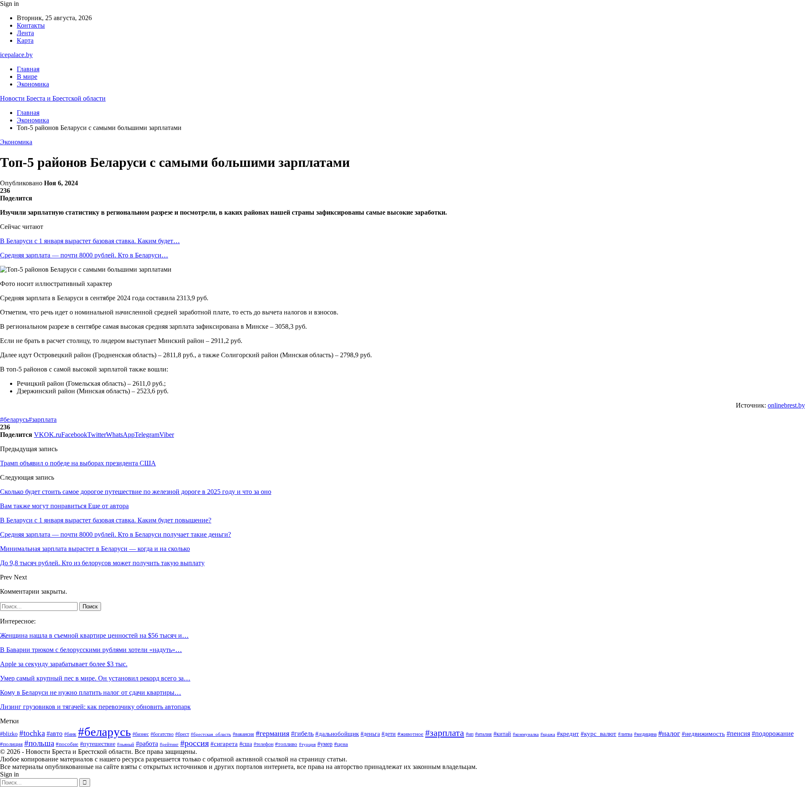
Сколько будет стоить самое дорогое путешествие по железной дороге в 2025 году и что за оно (135, 491)
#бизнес (140, 734)
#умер (324, 744)
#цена (341, 744)
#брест (182, 734)
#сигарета (224, 743)
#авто (54, 733)
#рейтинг (169, 744)
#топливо (286, 744)
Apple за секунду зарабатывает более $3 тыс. (63, 664)
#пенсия (738, 734)
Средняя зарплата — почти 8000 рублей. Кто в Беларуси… (84, 255)
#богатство (162, 734)
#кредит (568, 733)
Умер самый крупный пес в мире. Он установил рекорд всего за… (95, 678)
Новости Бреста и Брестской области (53, 98)
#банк (70, 734)
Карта (25, 40)
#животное (410, 734)
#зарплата (43, 419)
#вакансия (243, 734)
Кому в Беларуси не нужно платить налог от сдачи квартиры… (90, 692)
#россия (194, 743)
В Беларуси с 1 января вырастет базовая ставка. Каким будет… (90, 240)
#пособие (67, 744)
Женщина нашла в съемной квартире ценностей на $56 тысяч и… (94, 635)
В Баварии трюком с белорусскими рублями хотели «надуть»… (91, 649)
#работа (147, 744)
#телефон (263, 744)
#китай (502, 733)
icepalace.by (16, 54)
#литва (625, 734)
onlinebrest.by (786, 405)
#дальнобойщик (337, 733)
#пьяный (125, 744)
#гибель (302, 734)
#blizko (9, 733)
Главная (28, 69)
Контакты (31, 25)
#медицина (645, 734)
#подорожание (773, 734)
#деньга (370, 734)
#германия (272, 733)
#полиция (11, 744)
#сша (245, 743)
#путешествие (97, 744)
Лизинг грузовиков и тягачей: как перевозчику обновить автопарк (95, 706)
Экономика (33, 84)
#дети (389, 733)
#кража (547, 734)
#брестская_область (211, 734)
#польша (39, 743)
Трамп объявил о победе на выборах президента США (78, 463)
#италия (483, 734)
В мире (27, 76)
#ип (469, 734)
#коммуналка (526, 734)
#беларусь (14, 419)
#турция (307, 744)
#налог (669, 733)
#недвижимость (703, 733)
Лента (25, 32)
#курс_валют (598, 733)
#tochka (32, 733)
